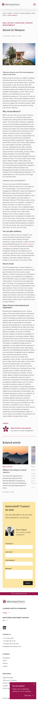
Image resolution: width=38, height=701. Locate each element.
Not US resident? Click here (19, 593)
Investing (15, 13)
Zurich (5, 660)
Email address (10, 560)
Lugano (5, 666)
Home (4, 13)
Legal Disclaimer (8, 677)
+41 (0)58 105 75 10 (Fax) (11, 644)
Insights (10, 13)
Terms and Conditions (10, 680)
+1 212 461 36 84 (8, 638)
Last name (9, 552)
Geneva (5, 663)
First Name (9, 543)
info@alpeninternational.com (12, 646)
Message (8, 568)
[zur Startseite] (10, 4)
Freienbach (6, 658)
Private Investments (25, 13)
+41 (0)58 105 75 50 (9, 641)
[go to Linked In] (4, 627)
